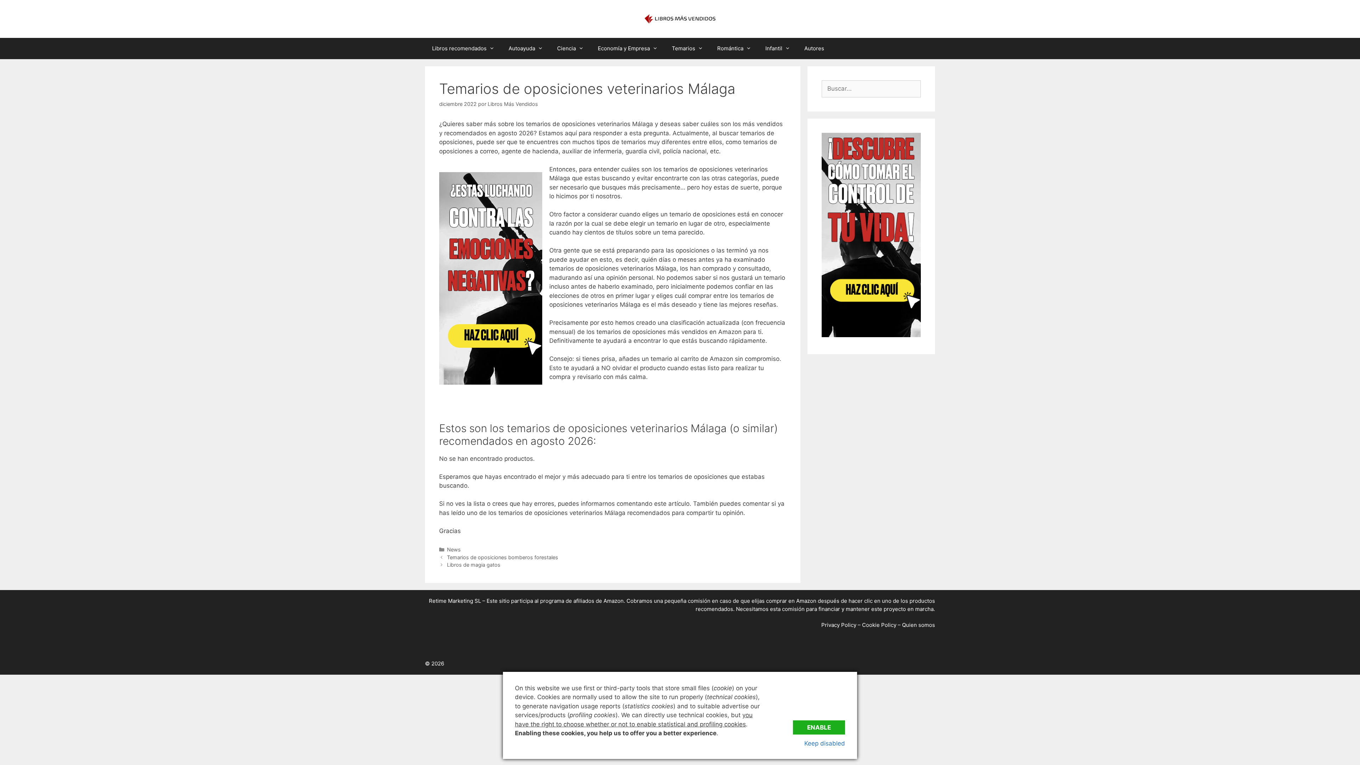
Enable (819, 727)
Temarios (683, 48)
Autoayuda (522, 48)
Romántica (730, 48)
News (454, 549)
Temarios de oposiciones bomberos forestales (502, 557)
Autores (814, 48)
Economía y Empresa (624, 48)
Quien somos (918, 625)
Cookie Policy (879, 625)
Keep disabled (824, 743)
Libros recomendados (459, 48)
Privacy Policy (838, 625)
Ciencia (566, 48)
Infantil (773, 48)
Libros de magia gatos (473, 565)
